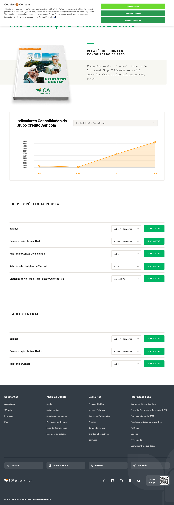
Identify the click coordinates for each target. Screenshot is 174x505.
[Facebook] (130, 480)
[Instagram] (121, 480)
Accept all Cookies (133, 20)
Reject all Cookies (133, 13)
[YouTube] (138, 480)
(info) (53, 17)
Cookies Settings (133, 6)
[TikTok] (104, 480)
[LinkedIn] (112, 480)
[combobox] (115, 123)
